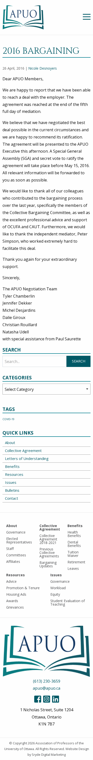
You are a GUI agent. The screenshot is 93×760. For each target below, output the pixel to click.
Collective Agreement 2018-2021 (48, 539)
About (10, 442)
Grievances (15, 607)
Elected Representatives (19, 540)
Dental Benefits (74, 544)
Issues (10, 482)
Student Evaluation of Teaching (67, 602)
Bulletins (12, 490)
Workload (58, 587)
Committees (16, 555)
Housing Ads (16, 594)
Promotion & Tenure (23, 587)
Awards (12, 600)
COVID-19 (8, 419)
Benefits (12, 466)
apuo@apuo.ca (46, 688)
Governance (16, 532)
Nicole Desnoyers (42, 68)
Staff (10, 548)
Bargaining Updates (48, 564)
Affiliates (13, 561)
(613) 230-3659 (46, 681)
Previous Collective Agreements (49, 552)
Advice (11, 581)
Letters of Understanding (27, 458)
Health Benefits (74, 534)
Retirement (76, 562)
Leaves (73, 568)
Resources (14, 474)
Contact (11, 498)
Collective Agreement (23, 450)
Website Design (77, 749)
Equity (55, 594)
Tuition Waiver (73, 554)
